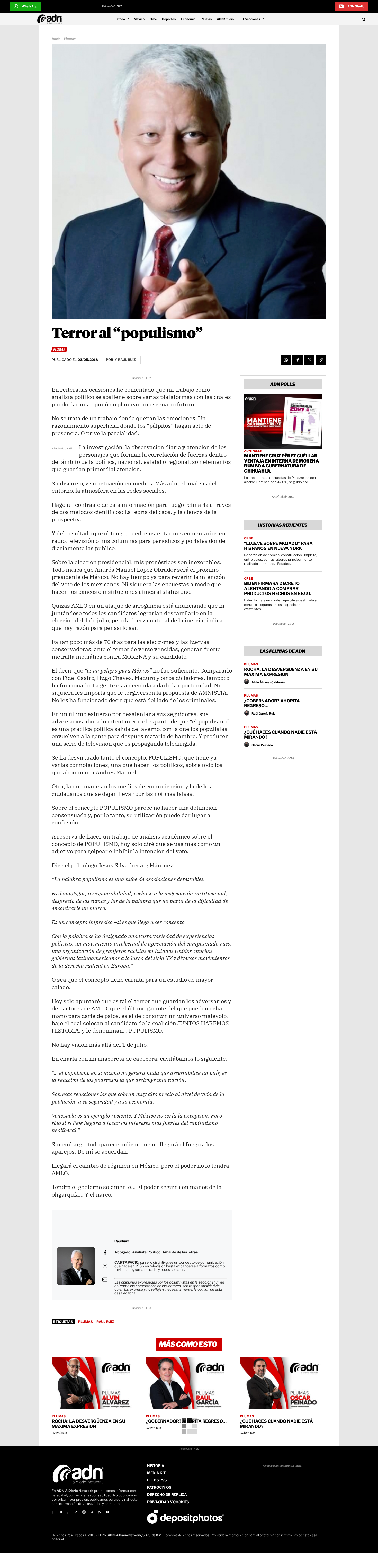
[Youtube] (108, 1512)
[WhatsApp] (286, 360)
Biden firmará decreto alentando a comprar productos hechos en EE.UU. (277, 588)
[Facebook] (297, 360)
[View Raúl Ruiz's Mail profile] (105, 1279)
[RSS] (76, 1512)
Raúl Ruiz (105, 1322)
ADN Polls (253, 451)
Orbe (248, 538)
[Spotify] (84, 1512)
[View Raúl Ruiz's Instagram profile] (105, 1266)
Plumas (69, 39)
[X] (309, 360)
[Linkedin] (68, 1512)
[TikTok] (92, 1512)
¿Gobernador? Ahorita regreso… (272, 703)
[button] (328, 19)
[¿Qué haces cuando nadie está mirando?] (283, 1383)
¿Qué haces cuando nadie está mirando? (280, 735)
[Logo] (51, 19)
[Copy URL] (321, 360)
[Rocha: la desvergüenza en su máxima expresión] (95, 1383)
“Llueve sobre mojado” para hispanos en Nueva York (278, 546)
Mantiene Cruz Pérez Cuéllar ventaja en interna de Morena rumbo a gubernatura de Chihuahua (281, 463)
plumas (85, 1322)
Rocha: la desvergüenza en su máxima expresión (280, 672)
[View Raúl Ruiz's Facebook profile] (105, 1252)
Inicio (56, 39)
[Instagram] (60, 1512)
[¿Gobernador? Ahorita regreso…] (189, 1383)
